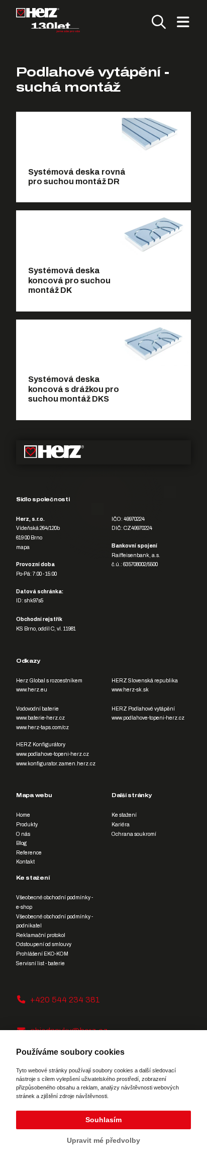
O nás (23, 834)
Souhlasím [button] (103, 1120)
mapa (23, 547)
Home (23, 815)
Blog (21, 843)
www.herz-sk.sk (130, 689)
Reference (29, 852)
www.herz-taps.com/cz (42, 727)
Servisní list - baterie (40, 963)
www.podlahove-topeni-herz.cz (148, 718)
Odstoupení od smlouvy (43, 944)
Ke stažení (124, 815)
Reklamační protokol (40, 935)
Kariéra (121, 824)
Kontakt (25, 862)
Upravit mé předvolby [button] (103, 1140)
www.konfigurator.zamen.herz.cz (55, 763)
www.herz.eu (31, 689)
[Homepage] (48, 20)
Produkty (27, 824)
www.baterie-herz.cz (40, 718)
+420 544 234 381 (65, 999)
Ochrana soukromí (134, 834)
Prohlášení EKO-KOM (42, 954)
